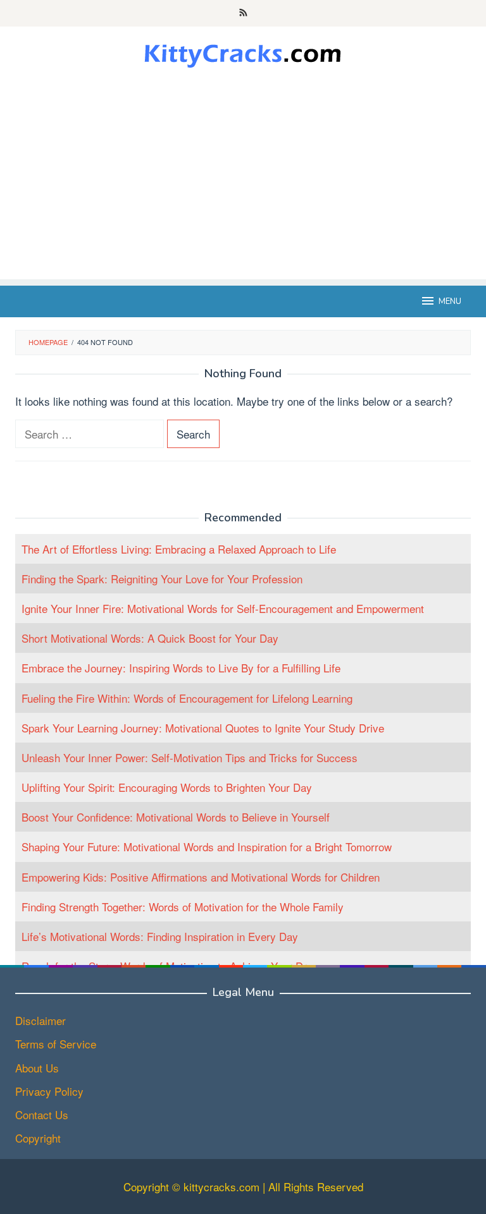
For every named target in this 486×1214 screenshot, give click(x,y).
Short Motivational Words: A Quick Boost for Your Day (150, 638)
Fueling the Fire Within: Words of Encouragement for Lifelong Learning (187, 698)
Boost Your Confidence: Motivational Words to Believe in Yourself (176, 817)
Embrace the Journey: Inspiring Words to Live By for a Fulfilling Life (181, 668)
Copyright (38, 1138)
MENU (450, 301)
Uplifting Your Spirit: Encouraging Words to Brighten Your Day (167, 787)
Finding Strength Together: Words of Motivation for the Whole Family (183, 906)
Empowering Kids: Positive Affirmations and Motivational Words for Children (201, 877)
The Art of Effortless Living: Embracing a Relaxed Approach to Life (179, 549)
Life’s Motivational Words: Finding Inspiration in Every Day (160, 936)
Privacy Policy (49, 1091)
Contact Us (41, 1114)
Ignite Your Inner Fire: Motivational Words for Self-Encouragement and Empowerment (223, 608)
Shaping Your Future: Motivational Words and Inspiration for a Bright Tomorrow (207, 846)
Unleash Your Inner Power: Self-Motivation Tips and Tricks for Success (190, 757)
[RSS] (243, 13)
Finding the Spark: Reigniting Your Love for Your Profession (162, 578)
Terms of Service (55, 1044)
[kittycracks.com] (243, 53)
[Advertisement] (243, 190)
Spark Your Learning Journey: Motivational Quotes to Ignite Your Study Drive (203, 728)
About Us (37, 1068)
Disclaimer (40, 1020)
